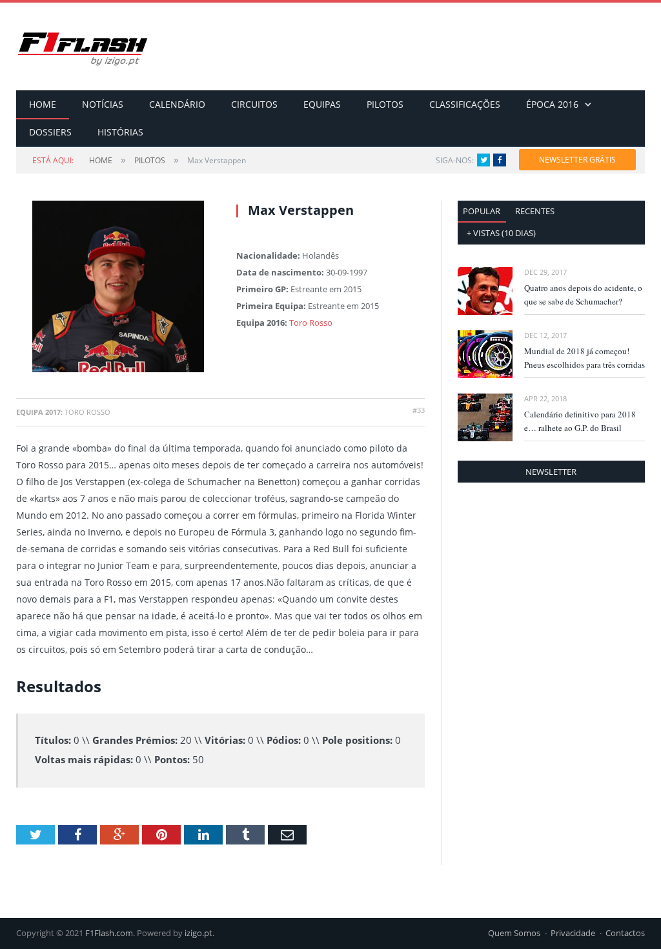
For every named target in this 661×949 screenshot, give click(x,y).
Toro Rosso (310, 322)
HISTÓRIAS (120, 132)
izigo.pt (198, 933)
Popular (481, 211)
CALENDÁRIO (177, 104)
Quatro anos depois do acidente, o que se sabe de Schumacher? (583, 294)
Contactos (625, 933)
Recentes (534, 211)
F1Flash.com (109, 933)
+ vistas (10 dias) (501, 233)
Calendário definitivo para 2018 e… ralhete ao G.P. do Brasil (580, 421)
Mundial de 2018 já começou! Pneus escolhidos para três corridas (584, 357)
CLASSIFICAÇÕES (464, 104)
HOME (42, 104)
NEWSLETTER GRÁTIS (577, 159)
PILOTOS (385, 104)
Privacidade (573, 933)
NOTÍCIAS (102, 104)
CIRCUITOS (254, 104)
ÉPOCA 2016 (552, 104)
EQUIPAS (322, 104)
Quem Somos (514, 933)
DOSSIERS (50, 132)
